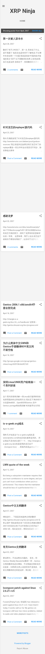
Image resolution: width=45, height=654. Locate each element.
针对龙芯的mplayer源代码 (17, 127)
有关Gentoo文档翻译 (14, 546)
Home (22, 21)
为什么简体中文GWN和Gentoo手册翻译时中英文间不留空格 (18, 346)
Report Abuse (22, 648)
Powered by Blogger (22, 643)
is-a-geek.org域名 (13, 423)
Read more (36, 70)
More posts (22, 633)
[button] (40, 39)
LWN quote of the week (16, 464)
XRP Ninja (22, 11)
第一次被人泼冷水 (13, 38)
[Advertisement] (22, 99)
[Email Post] (21, 71)
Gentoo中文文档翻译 (14, 505)
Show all (37, 31)
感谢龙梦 (8, 215)
